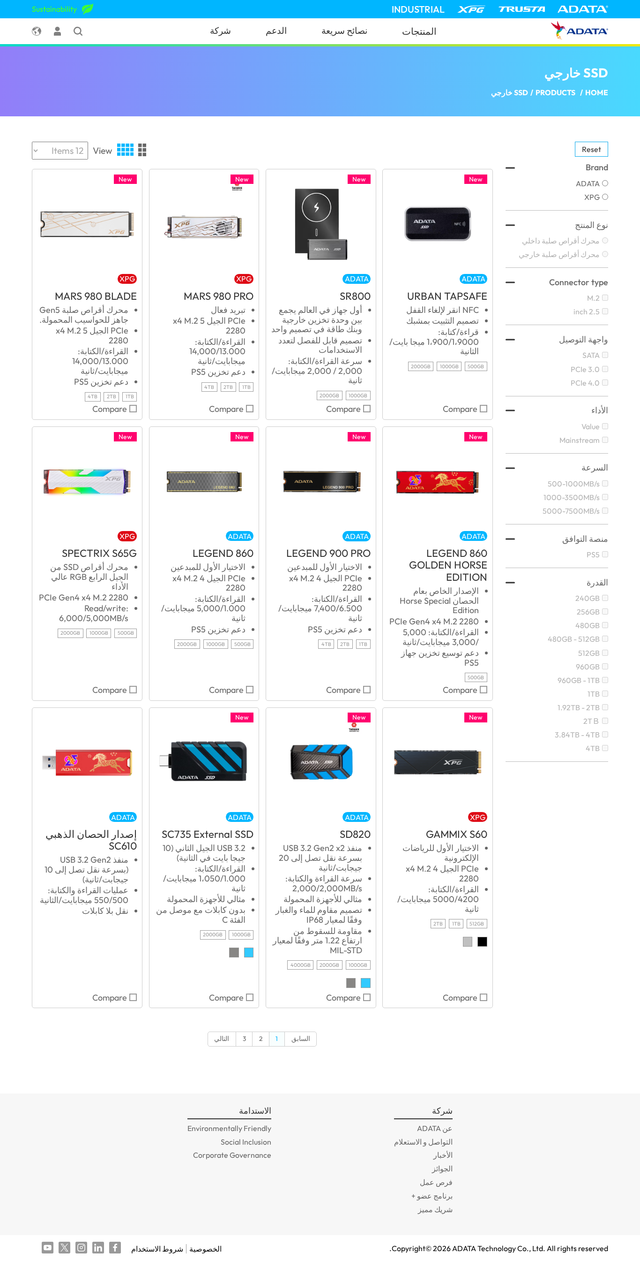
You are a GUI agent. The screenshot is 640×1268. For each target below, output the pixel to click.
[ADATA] (583, 9)
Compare (460, 409)
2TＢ (591, 721)
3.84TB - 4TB (577, 734)
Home (596, 92)
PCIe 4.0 (585, 382)
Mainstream (579, 440)
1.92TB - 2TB (579, 707)
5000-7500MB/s (571, 511)
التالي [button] (221, 1038)
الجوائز (442, 1168)
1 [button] (276, 1038)
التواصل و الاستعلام (423, 1142)
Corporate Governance (232, 1155)
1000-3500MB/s (571, 497)
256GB (588, 611)
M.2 (593, 298)
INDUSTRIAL (418, 9)
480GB (587, 625)
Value (590, 426)
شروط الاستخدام (157, 1248)
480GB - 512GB (574, 639)
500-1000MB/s (574, 483)
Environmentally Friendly (229, 1128)
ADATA (588, 183)
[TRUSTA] (522, 9)
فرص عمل (436, 1182)
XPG (592, 197)
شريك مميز (435, 1209)
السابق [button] (300, 1038)
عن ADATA (435, 1128)
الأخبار (443, 1155)
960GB (588, 666)
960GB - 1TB (579, 680)
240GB (587, 598)
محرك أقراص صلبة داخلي (561, 240)
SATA (591, 355)
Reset (591, 149)
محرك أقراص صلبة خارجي (559, 254)
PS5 (593, 554)
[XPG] (471, 9)
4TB (593, 748)
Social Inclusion (246, 1142)
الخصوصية (205, 1248)
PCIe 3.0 (585, 369)
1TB (594, 694)
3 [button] (244, 1038)
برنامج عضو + (432, 1195)
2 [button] (260, 1038)
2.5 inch (586, 311)
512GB (589, 653)
